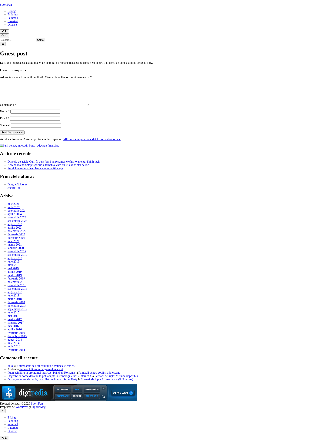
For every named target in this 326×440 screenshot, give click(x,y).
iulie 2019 (13, 261)
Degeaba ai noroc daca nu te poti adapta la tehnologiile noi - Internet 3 (49, 376)
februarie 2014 (16, 349)
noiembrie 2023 (17, 217)
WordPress (21, 407)
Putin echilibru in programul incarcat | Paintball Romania (41, 372)
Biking (12, 11)
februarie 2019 (16, 278)
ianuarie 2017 (16, 322)
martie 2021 (15, 244)
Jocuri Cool (14, 187)
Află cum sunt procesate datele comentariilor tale (92, 139)
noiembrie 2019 (17, 251)
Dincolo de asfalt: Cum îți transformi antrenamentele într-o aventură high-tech (54, 161)
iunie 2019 (14, 264)
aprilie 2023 (15, 227)
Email (4, 118)
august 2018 (15, 292)
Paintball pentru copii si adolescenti (99, 372)
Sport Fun (6, 4)
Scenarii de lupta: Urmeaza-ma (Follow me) (107, 379)
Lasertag (13, 21)
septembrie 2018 (17, 288)
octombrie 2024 (17, 210)
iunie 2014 (14, 346)
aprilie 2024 (15, 214)
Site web (5, 125)
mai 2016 (13, 326)
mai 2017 (13, 315)
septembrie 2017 (17, 309)
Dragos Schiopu (17, 184)
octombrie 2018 (17, 285)
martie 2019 (15, 275)
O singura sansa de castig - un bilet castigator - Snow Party (42, 379)
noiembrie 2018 (17, 281)
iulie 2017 (13, 312)
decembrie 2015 (17, 336)
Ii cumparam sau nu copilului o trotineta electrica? (45, 365)
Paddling (13, 14)
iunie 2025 (14, 207)
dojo (10, 365)
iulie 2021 (13, 241)
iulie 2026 (13, 203)
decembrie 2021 (17, 237)
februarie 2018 (16, 302)
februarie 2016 (16, 332)
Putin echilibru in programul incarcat (41, 369)
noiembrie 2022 (17, 231)
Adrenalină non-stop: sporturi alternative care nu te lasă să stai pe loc (48, 165)
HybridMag (39, 407)
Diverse (12, 24)
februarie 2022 (16, 234)
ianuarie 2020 (16, 248)
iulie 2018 (13, 295)
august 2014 (15, 339)
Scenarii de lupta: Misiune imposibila (116, 376)
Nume (5, 111)
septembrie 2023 (17, 220)
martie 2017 (15, 319)
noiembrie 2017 (17, 305)
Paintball (13, 17)
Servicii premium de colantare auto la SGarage (35, 168)
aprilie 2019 (15, 271)
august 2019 (15, 258)
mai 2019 (13, 268)
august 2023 (15, 224)
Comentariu (8, 104)
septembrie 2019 (17, 254)
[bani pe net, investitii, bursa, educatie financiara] (29, 145)
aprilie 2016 (15, 329)
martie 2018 (15, 298)
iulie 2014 (13, 343)
